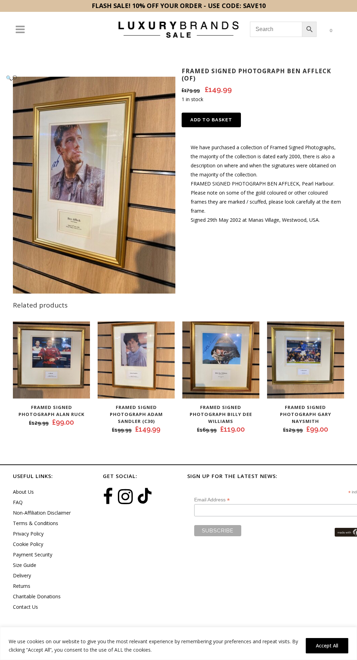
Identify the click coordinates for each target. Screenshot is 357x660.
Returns (21, 586)
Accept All (327, 645)
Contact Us (25, 607)
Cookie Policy (28, 544)
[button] (87, 78)
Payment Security (32, 554)
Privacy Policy (28, 533)
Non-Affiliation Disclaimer (42, 512)
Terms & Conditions (35, 523)
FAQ (18, 502)
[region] (178, 643)
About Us (23, 491)
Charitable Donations (37, 596)
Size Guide (24, 565)
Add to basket (211, 119)
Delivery (22, 575)
